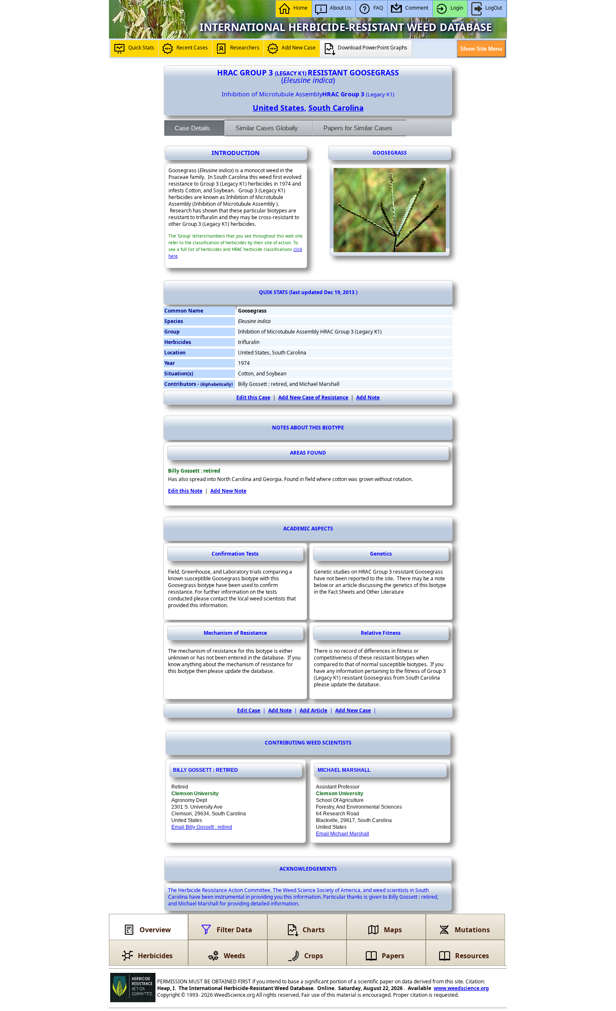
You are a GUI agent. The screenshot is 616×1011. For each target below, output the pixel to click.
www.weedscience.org (461, 988)
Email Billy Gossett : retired (201, 827)
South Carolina (336, 108)
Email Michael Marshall (342, 834)
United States (278, 108)
